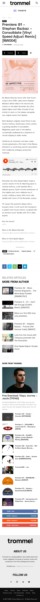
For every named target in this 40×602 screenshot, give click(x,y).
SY (34, 251)
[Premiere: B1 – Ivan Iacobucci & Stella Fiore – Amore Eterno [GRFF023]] (7, 502)
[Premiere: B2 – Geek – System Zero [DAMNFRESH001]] (7, 459)
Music (10, 17)
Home (4, 17)
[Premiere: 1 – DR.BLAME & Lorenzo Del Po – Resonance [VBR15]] (7, 427)
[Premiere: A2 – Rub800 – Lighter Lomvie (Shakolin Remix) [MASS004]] (7, 438)
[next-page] (7, 357)
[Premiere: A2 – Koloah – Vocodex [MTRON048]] (7, 417)
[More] (30, 53)
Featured (25, 590)
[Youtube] (29, 582)
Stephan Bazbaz (26, 251)
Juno (4, 224)
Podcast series (7, 593)
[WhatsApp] (14, 266)
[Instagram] (17, 582)
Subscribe (33, 525)
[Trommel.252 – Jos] (7, 470)
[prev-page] (3, 357)
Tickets (12, 590)
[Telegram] (25, 266)
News (18, 590)
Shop (33, 593)
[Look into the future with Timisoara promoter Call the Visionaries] (7, 337)
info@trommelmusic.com (24, 566)
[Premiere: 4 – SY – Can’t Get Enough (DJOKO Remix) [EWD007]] (7, 304)
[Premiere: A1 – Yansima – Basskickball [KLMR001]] (7, 491)
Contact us (20, 595)
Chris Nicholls (8, 44)
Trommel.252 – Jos (22, 467)
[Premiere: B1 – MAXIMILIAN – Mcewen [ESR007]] (7, 481)
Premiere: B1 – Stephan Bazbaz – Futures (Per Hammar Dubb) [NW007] (24, 326)
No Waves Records (14, 251)
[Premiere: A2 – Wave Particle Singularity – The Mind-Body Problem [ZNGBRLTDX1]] (7, 290)
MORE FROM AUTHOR (15, 282)
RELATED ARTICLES (14, 278)
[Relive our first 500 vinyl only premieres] (7, 316)
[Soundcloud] (23, 582)
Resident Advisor (28, 233)
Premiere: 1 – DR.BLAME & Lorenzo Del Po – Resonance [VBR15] (25, 427)
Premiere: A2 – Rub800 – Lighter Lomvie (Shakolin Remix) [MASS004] (24, 437)
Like (35, 511)
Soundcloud (16, 233)
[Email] (20, 266)
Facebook (6, 233)
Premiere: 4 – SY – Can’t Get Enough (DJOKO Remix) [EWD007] (24, 305)
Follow (33, 516)
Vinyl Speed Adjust (8, 253)
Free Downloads (19, 593)
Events (28, 593)
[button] (3, 3)
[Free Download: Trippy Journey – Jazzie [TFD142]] (20, 380)
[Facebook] (4, 266)
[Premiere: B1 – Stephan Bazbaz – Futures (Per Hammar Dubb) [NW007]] (7, 326)
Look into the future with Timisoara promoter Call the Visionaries (25, 338)
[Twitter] (9, 266)
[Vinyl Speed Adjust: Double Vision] (7, 348)
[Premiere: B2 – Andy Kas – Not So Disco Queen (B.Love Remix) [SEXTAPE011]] (7, 449)
